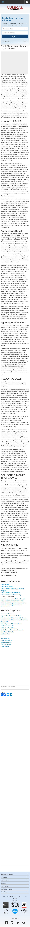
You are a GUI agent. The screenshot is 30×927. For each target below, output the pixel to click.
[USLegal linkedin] (12, 922)
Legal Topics (5, 646)
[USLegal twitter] (18, 922)
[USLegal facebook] (6, 922)
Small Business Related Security (11, 595)
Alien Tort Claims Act (7, 632)
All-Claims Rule (5, 634)
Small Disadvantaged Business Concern (13, 603)
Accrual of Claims (6, 614)
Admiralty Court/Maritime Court (11, 624)
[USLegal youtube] (23, 922)
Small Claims (5, 584)
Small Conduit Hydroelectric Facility (12, 601)
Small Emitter (5, 607)
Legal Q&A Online (6, 642)
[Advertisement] (14, 62)
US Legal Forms (6, 644)
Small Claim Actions (7, 587)
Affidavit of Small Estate (8, 628)
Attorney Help (5, 638)
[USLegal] (15, 6)
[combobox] (15, 34)
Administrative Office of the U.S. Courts (13, 618)
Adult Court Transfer (7, 626)
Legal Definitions (6, 640)
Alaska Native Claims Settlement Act (12, 630)
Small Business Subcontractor (10, 593)
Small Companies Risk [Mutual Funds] (12, 599)
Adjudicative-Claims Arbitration (11, 616)
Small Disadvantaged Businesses (11, 605)
